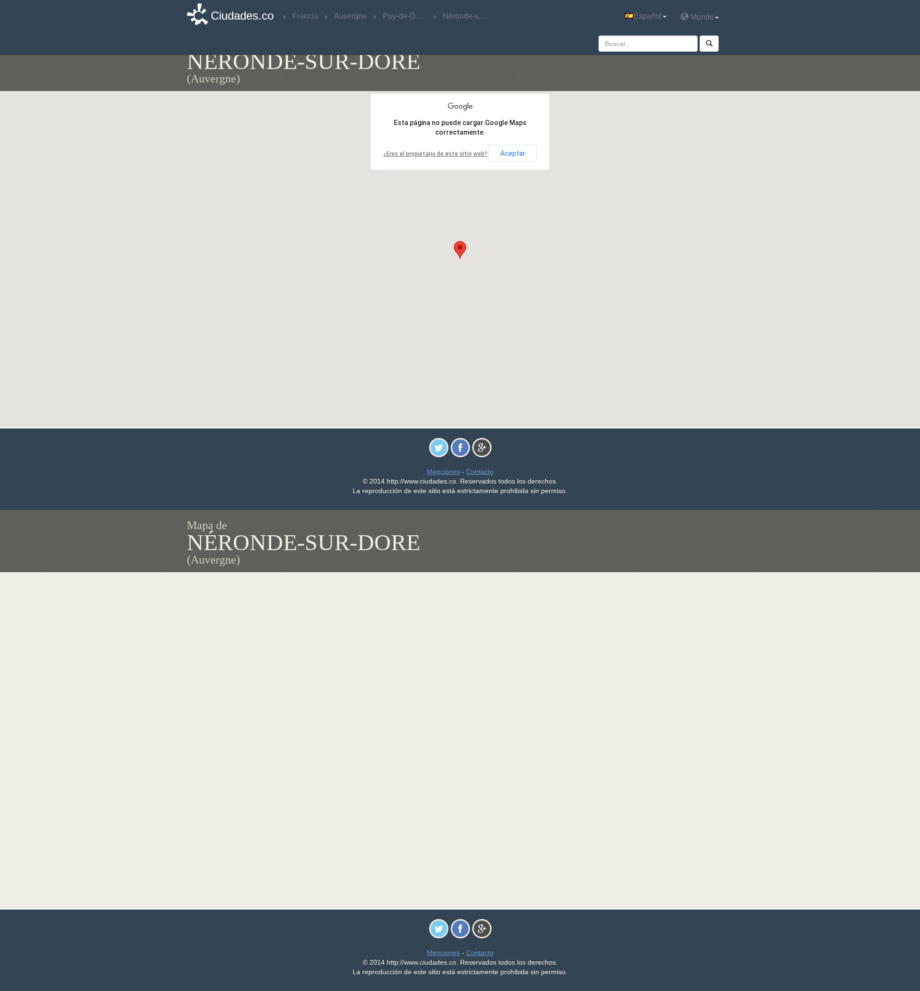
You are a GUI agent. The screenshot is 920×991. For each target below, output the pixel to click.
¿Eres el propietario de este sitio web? (435, 153)
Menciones (443, 471)
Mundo (701, 17)
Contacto (480, 471)
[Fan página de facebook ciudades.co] (460, 447)
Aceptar (512, 153)
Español (647, 16)
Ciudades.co (242, 15)
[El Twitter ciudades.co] (438, 447)
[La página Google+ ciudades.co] (482, 447)
